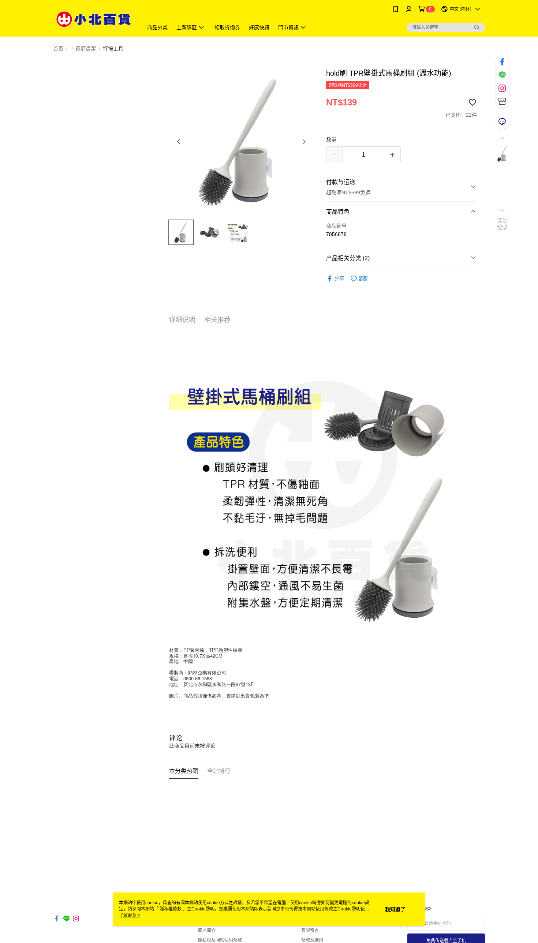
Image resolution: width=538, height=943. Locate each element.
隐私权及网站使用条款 (220, 940)
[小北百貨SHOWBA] (93, 19)
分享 (339, 278)
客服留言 (310, 930)
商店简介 (207, 930)
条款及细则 (312, 940)
